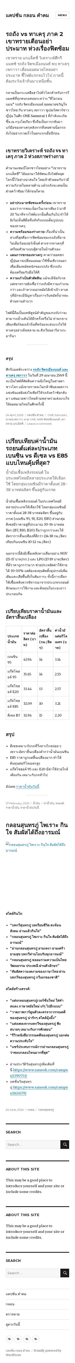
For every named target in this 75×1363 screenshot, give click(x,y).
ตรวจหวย (13, 1314)
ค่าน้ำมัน (49, 803)
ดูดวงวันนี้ (13, 1324)
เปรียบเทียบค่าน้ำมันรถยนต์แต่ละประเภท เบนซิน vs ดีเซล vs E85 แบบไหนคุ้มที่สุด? (37, 452)
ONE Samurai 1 (57, 415)
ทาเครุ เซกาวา (14, 419)
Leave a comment (39, 423)
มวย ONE (30, 419)
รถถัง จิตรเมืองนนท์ (48, 419)
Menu (62, 15)
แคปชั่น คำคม (35, 415)
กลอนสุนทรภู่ (46, 1109)
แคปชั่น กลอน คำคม (27, 15)
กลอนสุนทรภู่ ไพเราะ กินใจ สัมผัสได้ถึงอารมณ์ (37, 828)
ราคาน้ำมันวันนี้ (27, 786)
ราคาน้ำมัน (12, 807)
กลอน (31, 1109)
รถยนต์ (59, 803)
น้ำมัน (36, 803)
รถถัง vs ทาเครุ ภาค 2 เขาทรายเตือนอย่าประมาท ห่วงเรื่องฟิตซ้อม (37, 41)
